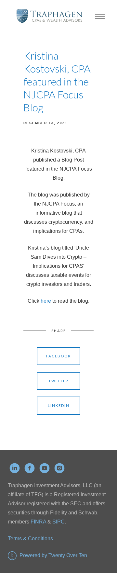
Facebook (58, 356)
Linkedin (59, 405)
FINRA (38, 521)
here (46, 301)
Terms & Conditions (30, 538)
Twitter (58, 381)
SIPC (58, 521)
